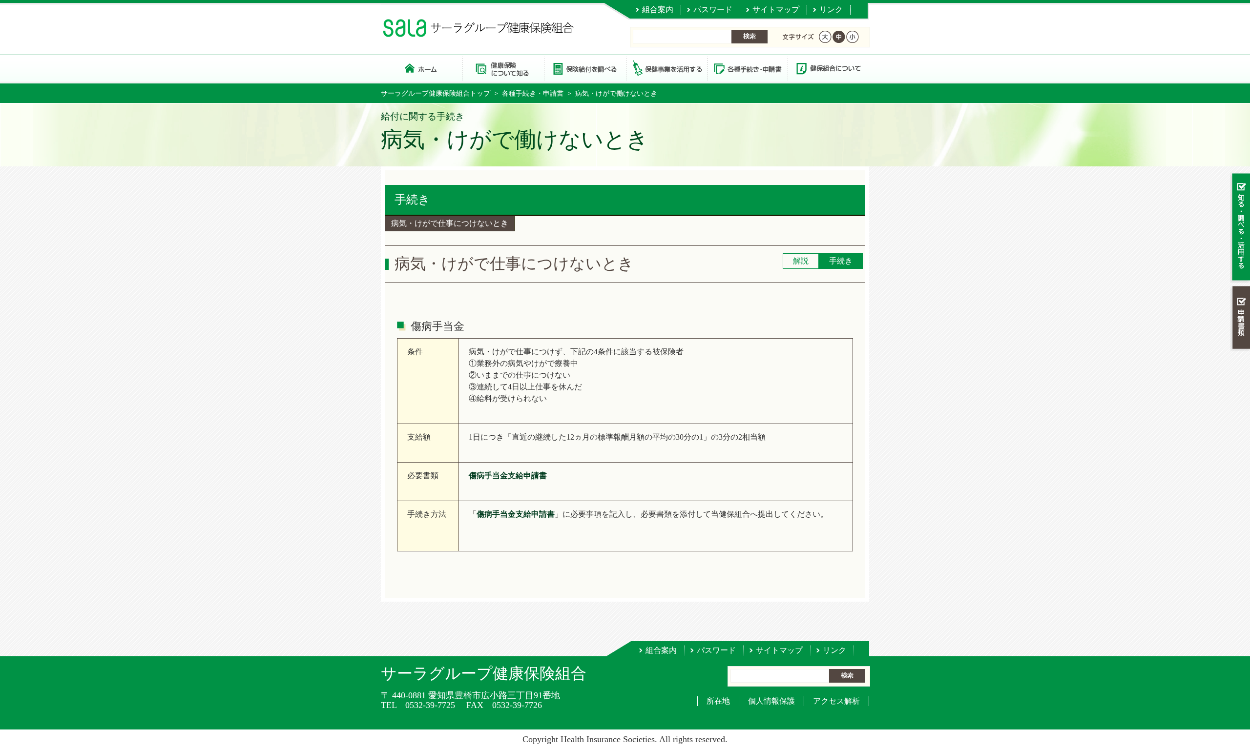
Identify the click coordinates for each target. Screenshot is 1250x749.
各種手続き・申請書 (747, 68)
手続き (412, 199)
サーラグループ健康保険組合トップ (435, 93)
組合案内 (657, 9)
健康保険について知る (503, 68)
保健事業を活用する (666, 68)
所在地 (718, 701)
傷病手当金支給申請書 (508, 475)
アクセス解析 (836, 701)
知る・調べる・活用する (1240, 227)
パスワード (712, 9)
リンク (831, 9)
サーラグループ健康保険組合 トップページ (421, 68)
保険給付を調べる (584, 68)
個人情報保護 (771, 701)
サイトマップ (775, 9)
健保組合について (828, 68)
